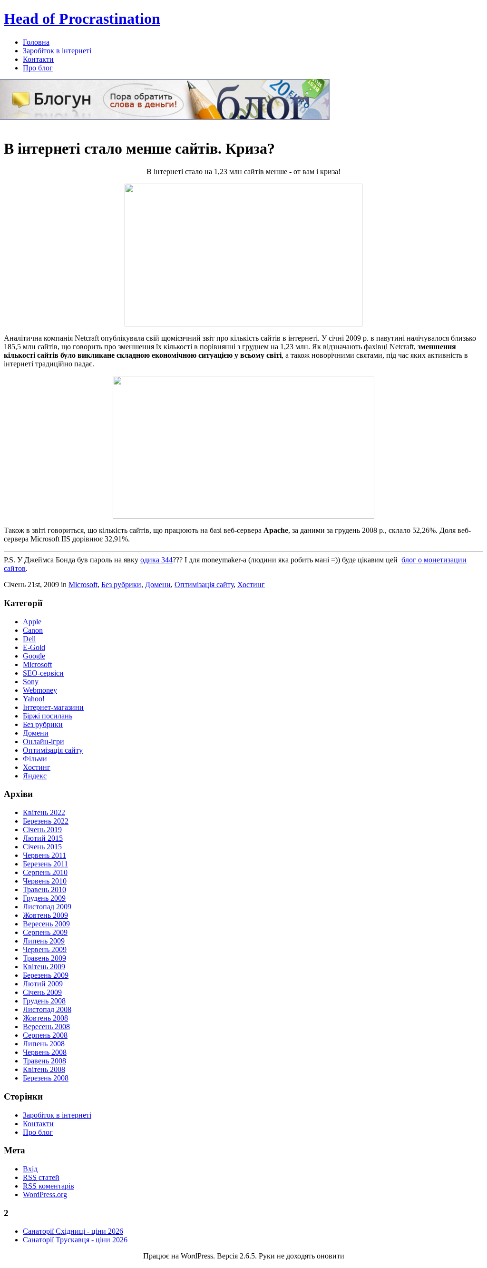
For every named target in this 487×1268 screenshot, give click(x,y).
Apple (32, 622)
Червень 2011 (44, 855)
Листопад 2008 (47, 1009)
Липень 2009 (44, 941)
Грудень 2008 (44, 1001)
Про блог (38, 68)
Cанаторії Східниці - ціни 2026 (73, 1231)
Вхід (30, 1169)
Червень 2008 (45, 1052)
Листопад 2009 (47, 907)
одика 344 (156, 560)
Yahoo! (34, 699)
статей (41, 1177)
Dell (29, 639)
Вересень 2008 (46, 1026)
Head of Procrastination (82, 18)
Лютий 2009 (43, 984)
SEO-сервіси (43, 673)
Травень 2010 (44, 889)
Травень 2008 (44, 1061)
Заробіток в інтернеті (57, 51)
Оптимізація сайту (204, 584)
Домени (158, 584)
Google (34, 656)
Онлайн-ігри (43, 741)
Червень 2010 (45, 881)
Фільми (35, 759)
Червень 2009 (45, 949)
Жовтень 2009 (45, 915)
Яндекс (35, 776)
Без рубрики (121, 584)
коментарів (48, 1186)
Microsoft (82, 584)
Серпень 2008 (45, 1035)
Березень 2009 (45, 975)
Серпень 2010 (45, 872)
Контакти (38, 59)
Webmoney (40, 690)
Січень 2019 (42, 830)
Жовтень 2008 (45, 1018)
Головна (36, 42)
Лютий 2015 (43, 838)
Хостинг (251, 584)
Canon (33, 630)
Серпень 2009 (45, 932)
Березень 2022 (45, 821)
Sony (31, 682)
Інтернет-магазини (53, 707)
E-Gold (34, 647)
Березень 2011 (45, 864)
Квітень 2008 (44, 1069)
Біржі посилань (47, 716)
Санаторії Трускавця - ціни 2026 (75, 1240)
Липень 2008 (44, 1044)
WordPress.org (45, 1194)
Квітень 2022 (44, 812)
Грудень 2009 (44, 898)
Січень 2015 (42, 847)
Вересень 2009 (46, 924)
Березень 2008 (45, 1078)
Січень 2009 (42, 992)
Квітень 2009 (44, 967)
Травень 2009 (44, 958)
